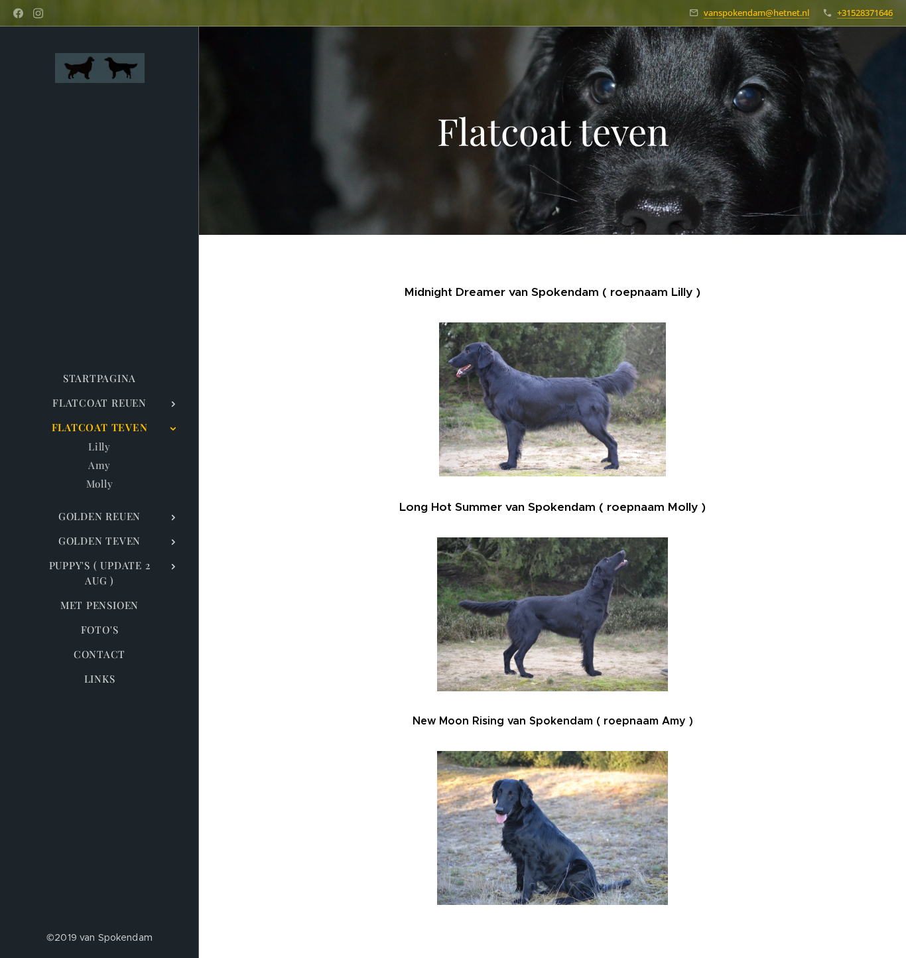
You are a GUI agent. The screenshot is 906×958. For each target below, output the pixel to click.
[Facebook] (18, 13)
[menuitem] (99, 378)
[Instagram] (38, 13)
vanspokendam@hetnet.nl (756, 13)
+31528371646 (865, 13)
